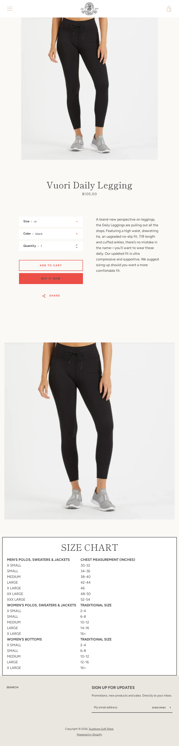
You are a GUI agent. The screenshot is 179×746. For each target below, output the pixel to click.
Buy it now (51, 278)
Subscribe (159, 707)
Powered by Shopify (89, 734)
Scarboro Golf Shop (101, 728)
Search (13, 687)
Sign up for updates (113, 687)
